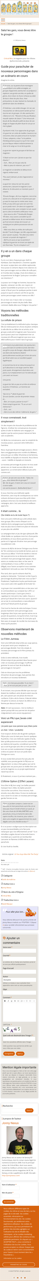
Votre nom (7, 947)
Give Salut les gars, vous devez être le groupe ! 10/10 (18, 862)
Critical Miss (8, 58)
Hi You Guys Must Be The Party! (26, 854)
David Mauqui (7, 904)
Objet (5, 989)
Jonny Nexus (6, 888)
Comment (6, 997)
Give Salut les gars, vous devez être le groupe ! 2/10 (5, 862)
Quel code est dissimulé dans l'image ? (17, 1035)
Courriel (6, 955)
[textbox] (19, 1012)
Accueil (3, 24)
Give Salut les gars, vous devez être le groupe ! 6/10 (11, 862)
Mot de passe (7, 1193)
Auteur (5, 976)
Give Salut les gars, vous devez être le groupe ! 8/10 (14, 862)
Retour (32, 871)
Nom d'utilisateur (8, 1185)
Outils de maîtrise (8, 879)
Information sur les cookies (13, 1258)
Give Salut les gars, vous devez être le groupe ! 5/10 (10, 862)
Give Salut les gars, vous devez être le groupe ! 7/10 (13, 862)
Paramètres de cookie (18, 1265)
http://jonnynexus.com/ (11, 1175)
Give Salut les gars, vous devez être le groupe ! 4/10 (8, 862)
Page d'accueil (8, 968)
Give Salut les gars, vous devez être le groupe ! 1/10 (3, 862)
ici (28, 871)
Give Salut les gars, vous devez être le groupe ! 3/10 (6, 862)
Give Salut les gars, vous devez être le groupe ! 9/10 (16, 862)
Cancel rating (2, 862)
